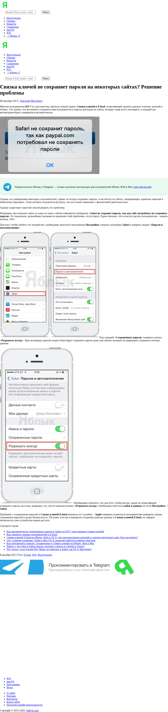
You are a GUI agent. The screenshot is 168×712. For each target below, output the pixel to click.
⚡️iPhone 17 (13, 36)
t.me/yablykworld (142, 187)
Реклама (11, 696)
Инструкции (14, 18)
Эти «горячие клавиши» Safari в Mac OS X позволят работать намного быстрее (51, 540)
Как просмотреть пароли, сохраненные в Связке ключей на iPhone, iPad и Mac (50, 543)
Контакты (12, 699)
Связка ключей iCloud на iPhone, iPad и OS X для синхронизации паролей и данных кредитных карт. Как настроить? (72, 537)
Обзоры (11, 21)
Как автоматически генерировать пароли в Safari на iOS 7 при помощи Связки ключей (55, 531)
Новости (11, 24)
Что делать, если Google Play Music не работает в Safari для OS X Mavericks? (49, 549)
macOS (10, 29)
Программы (13, 684)
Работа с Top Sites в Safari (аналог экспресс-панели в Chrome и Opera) (45, 546)
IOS (9, 32)
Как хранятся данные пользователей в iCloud (32, 534)
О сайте (11, 693)
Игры (10, 687)
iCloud (27, 554)
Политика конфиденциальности (24, 704)
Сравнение (13, 26)
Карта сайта (13, 701)
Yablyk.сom (32, 710)
